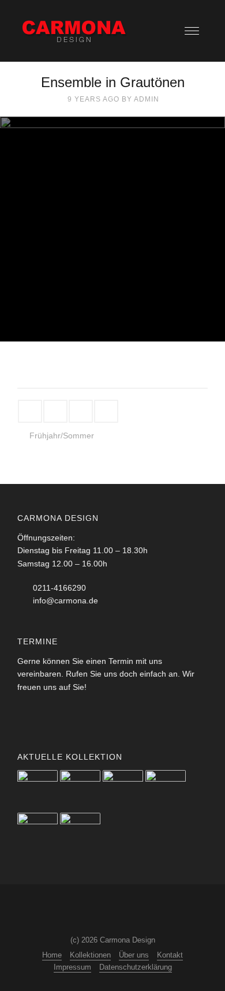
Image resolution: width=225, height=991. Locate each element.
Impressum (72, 967)
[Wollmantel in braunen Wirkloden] (37, 790)
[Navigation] (192, 30)
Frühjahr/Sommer (61, 435)
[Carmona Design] (75, 30)
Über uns (134, 955)
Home (52, 955)
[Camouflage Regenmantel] (37, 833)
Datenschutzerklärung (135, 967)
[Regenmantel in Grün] (80, 790)
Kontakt (170, 955)
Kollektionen (90, 955)
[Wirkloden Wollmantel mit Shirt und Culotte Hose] (165, 790)
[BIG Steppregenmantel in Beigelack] (80, 833)
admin (146, 99)
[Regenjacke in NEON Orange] (123, 790)
